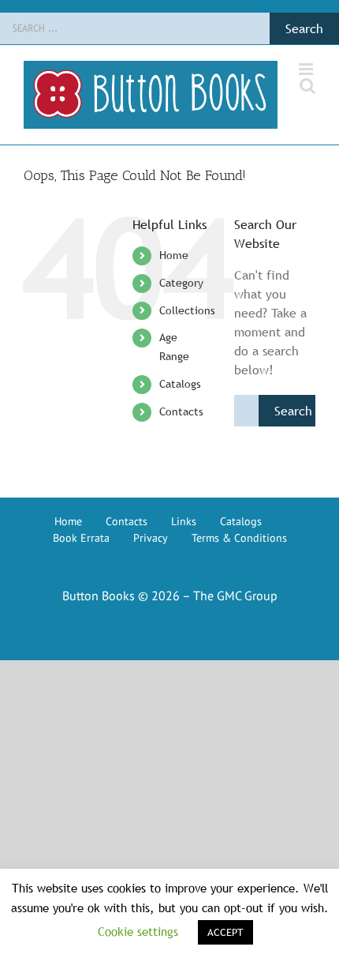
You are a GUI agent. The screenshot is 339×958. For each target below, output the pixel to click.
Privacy (150, 538)
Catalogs (180, 384)
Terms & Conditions (239, 538)
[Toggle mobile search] (307, 85)
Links (183, 521)
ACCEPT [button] (225, 932)
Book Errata (81, 538)
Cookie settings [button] (138, 931)
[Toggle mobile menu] (307, 69)
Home (173, 255)
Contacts (181, 411)
